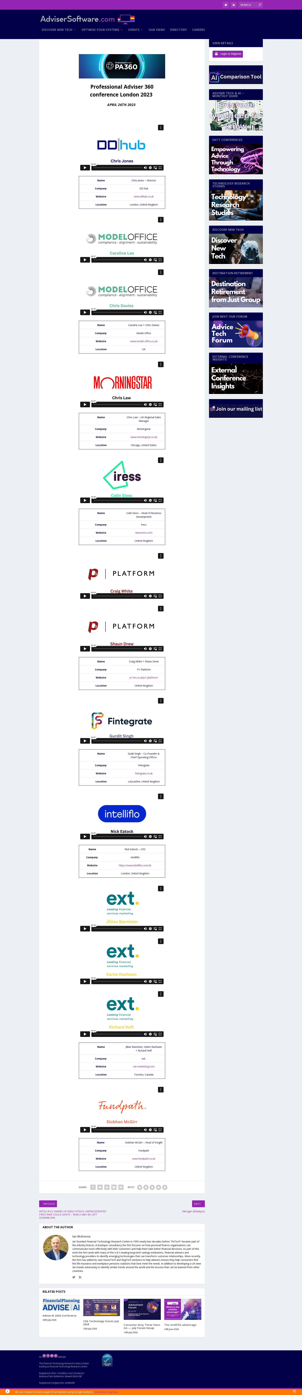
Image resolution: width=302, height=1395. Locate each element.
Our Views (157, 30)
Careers (198, 30)
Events (134, 30)
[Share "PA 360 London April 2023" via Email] (113, 1187)
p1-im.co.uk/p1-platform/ (144, 677)
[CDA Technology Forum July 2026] (101, 1307)
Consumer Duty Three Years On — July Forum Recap (142, 1326)
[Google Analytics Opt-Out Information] (7, 1392)
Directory (178, 30)
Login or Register (231, 53)
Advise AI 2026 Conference (60, 1315)
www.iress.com (143, 532)
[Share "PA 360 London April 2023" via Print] (120, 1187)
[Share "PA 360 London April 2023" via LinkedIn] (106, 1187)
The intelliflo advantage (180, 1325)
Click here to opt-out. (106, 1392)
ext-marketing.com (143, 1066)
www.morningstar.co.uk (144, 437)
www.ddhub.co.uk (144, 196)
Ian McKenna (81, 1236)
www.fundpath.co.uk (143, 1158)
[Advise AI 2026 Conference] (61, 1304)
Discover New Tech (57, 30)
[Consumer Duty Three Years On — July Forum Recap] (142, 1309)
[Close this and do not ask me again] (294, 1392)
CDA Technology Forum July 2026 (101, 1322)
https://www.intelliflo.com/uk (135, 865)
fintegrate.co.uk (144, 773)
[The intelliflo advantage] (182, 1309)
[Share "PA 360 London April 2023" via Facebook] (92, 1187)
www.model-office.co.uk (143, 341)
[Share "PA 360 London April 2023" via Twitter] (99, 1187)
